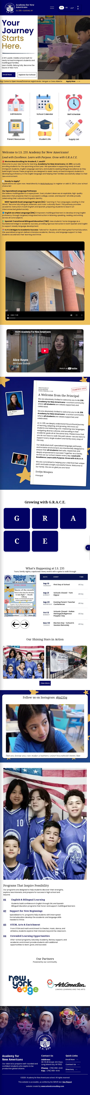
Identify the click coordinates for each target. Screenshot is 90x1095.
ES (67, 7)
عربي (72, 7)
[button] (52, 7)
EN (62, 7)
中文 (78, 8)
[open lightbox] (23, 662)
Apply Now (48, 81)
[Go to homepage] (45, 1041)
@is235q (61, 697)
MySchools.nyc (46, 183)
